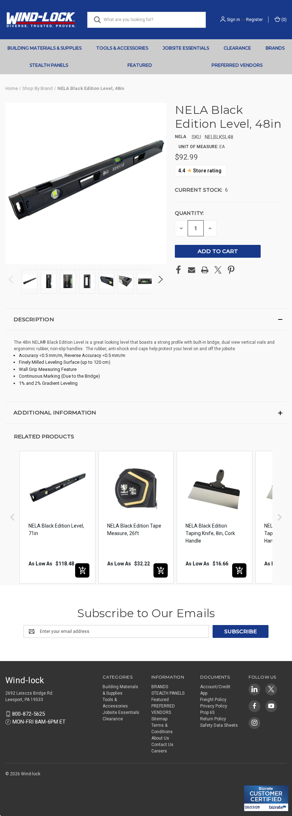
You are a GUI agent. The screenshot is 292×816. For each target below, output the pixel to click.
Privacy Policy (213, 706)
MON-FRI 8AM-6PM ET (39, 722)
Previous (11, 281)
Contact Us (162, 744)
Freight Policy (213, 699)
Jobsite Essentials (186, 48)
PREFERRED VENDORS (237, 65)
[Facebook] (178, 270)
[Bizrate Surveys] (254, 781)
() (283, 19)
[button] (146, 319)
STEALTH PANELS (49, 65)
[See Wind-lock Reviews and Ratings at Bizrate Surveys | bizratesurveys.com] (266, 798)
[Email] (191, 270)
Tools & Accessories (122, 48)
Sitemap (159, 718)
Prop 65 (207, 712)
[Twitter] (217, 270)
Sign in (233, 19)
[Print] (204, 270)
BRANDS (275, 48)
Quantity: (189, 213)
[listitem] (57, 517)
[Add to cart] (82, 570)
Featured (139, 65)
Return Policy (213, 718)
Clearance (237, 48)
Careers (159, 751)
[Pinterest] (231, 270)
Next (160, 281)
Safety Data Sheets (219, 725)
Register (254, 19)
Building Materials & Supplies (44, 48)
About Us (160, 738)
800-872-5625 (28, 714)
